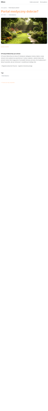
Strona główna (43, 2)
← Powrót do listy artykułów (8, 82)
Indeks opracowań (34, 2)
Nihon (3, 2)
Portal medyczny (12, 14)
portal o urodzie (5, 46)
